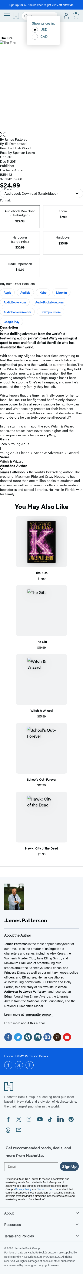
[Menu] (7, 15)
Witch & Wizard (11, 461)
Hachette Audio (11, 170)
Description (9, 327)
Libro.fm (61, 292)
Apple (7, 292)
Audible (25, 292)
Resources (12, 1224)
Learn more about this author (25, 1023)
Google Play (11, 321)
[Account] (66, 16)
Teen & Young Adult (14, 443)
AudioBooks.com (15, 302)
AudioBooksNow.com (49, 302)
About (9, 1213)
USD (43, 29)
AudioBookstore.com (17, 312)
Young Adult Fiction (14, 452)
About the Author (13, 466)
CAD (44, 36)
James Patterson (17, 139)
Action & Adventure (48, 452)
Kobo (43, 292)
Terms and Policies (19, 1235)
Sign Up (69, 1166)
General (73, 452)
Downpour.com (50, 312)
